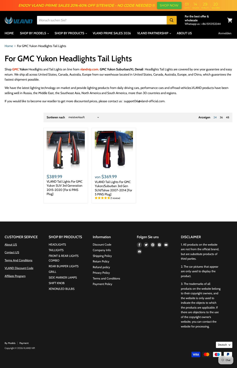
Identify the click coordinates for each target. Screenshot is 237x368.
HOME (9, 33)
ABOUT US (184, 33)
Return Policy (101, 261)
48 (227, 117)
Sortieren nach (56, 117)
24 (215, 117)
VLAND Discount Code (19, 268)
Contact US (12, 252)
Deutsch (222, 344)
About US (11, 244)
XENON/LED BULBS (61, 289)
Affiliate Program (15, 276)
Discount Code (102, 244)
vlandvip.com (89, 69)
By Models (10, 343)
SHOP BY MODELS (33, 33)
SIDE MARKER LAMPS (63, 277)
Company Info (102, 250)
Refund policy (101, 267)
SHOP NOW (169, 5)
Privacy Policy (101, 272)
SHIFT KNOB (57, 283)
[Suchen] (172, 20)
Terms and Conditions (106, 278)
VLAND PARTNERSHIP (153, 33)
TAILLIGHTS (56, 250)
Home (9, 46)
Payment (24, 343)
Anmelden (224, 33)
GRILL (52, 272)
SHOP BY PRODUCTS (70, 33)
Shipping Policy (102, 256)
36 (221, 117)
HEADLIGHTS (57, 244)
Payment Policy (102, 284)
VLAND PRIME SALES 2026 (112, 33)
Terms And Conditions (18, 260)
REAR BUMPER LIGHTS (64, 266)
